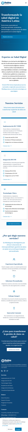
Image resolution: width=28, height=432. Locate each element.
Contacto (3, 405)
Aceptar (18, 429)
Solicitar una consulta (14, 349)
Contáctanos (6, 41)
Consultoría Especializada (7, 390)
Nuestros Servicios (8, 36)
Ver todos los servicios (14, 223)
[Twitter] (7, 371)
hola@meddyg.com (11, 417)
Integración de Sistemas (7, 388)
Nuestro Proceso (5, 400)
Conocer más (6, 146)
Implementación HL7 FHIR (8, 378)
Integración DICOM (6, 380)
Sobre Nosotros (5, 398)
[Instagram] (4, 371)
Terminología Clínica (6, 383)
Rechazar (10, 429)
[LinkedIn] (2, 371)
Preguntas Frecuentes (6, 402)
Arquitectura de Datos (7, 385)
